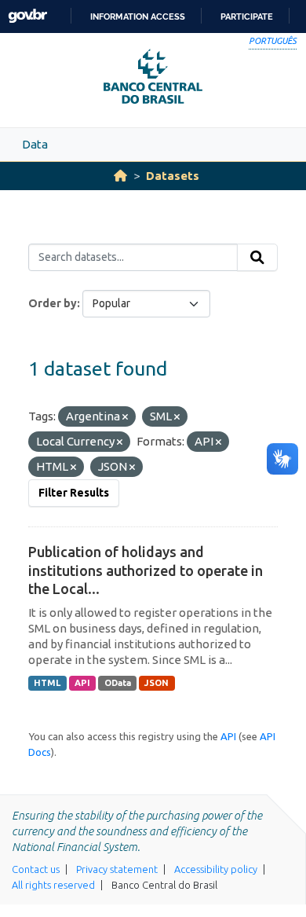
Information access (137, 16)
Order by (52, 303)
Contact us (36, 869)
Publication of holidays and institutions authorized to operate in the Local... (145, 570)
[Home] (120, 175)
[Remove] (125, 417)
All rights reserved (53, 884)
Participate (246, 16)
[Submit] (257, 258)
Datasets (172, 175)
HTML (47, 683)
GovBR (27, 16)
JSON (156, 683)
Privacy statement (117, 869)
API (82, 683)
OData (117, 683)
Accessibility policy (215, 869)
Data (35, 144)
